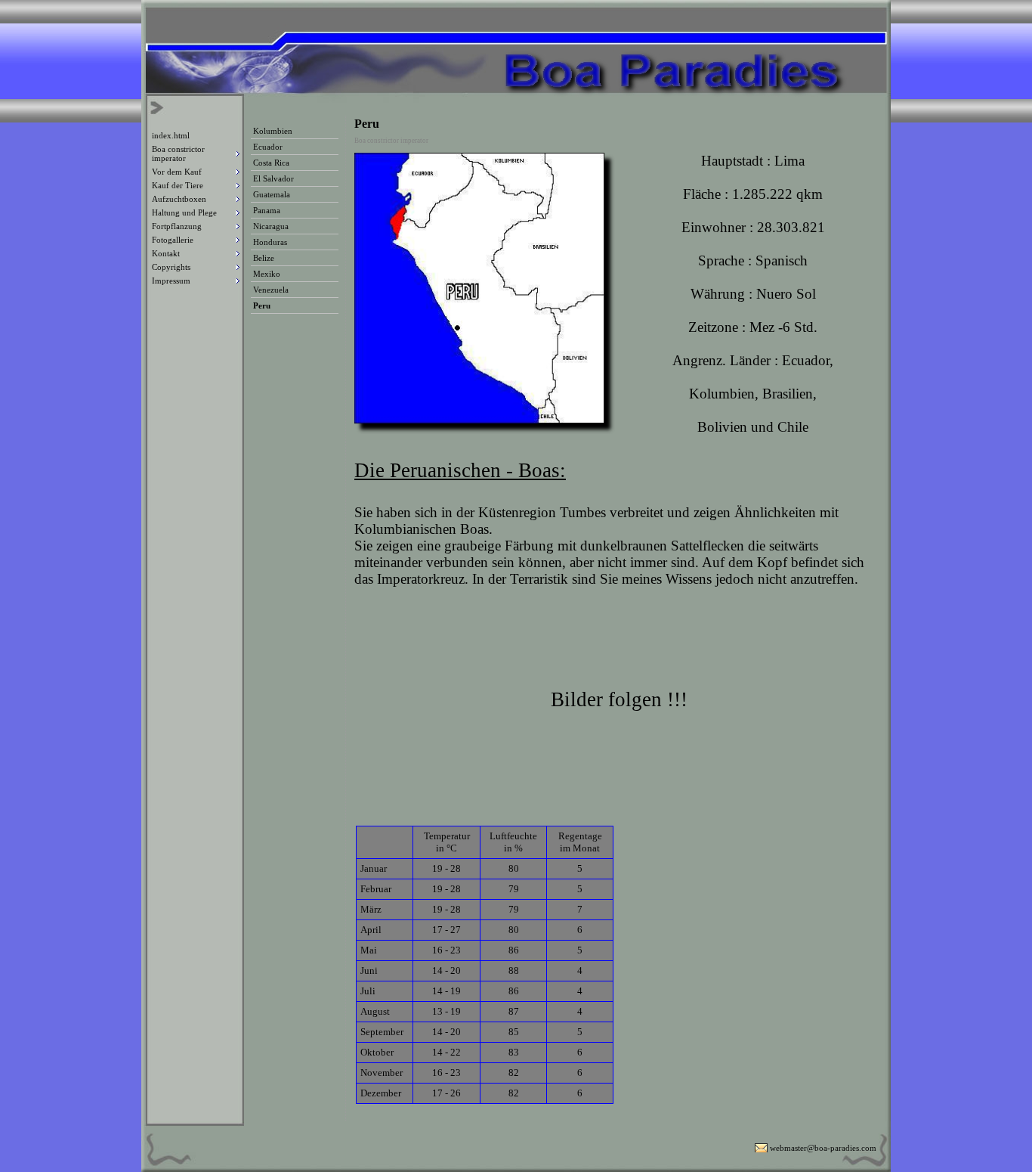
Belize (263, 257)
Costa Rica (271, 162)
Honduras (270, 241)
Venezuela (271, 289)
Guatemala (271, 194)
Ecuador (268, 146)
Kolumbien (272, 130)
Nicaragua (271, 226)
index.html (171, 135)
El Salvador (273, 178)
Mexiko (266, 273)
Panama (266, 210)
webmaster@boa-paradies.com (823, 1147)
